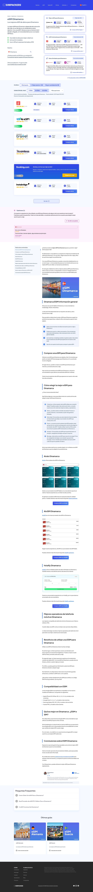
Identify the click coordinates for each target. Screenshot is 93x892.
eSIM (44, 5)
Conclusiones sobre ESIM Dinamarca (22, 272)
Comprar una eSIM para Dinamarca (22, 252)
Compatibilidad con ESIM (20, 268)
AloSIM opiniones (69, 552)
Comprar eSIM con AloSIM (61, 557)
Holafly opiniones (69, 601)
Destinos (37, 5)
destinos (13, 16)
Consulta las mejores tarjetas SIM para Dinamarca (20, 57)
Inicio (8, 16)
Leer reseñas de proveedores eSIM (16, 64)
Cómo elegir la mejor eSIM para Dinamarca (24, 254)
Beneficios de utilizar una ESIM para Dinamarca (24, 265)
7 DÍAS (31, 90)
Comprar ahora (70, 109)
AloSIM (44, 515)
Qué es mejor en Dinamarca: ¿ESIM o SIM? (23, 270)
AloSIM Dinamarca (19, 258)
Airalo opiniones (73, 498)
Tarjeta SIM (50, 5)
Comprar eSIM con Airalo (60, 503)
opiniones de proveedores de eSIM (64, 756)
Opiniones (64, 5)
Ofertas (57, 5)
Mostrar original (18, 235)
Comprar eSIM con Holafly (61, 606)
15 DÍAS (37, 90)
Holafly (44, 569)
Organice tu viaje (69, 175)
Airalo (43, 460)
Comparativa (73, 5)
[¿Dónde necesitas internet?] (30, 52)
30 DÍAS (44, 90)
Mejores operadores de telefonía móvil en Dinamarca (26, 263)
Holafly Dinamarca (19, 261)
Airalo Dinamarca (18, 256)
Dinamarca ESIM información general (22, 249)
